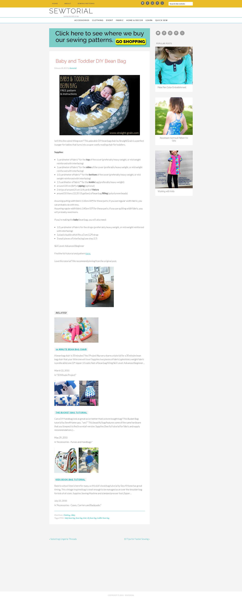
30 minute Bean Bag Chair (71, 349)
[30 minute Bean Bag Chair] (76, 344)
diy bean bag (91, 518)
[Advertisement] (72, 572)
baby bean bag (70, 518)
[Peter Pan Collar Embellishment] (174, 83)
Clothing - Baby (69, 515)
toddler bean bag (103, 518)
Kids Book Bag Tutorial (70, 479)
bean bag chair (81, 518)
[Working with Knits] (174, 187)
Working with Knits (166, 191)
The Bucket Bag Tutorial (71, 412)
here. (88, 253)
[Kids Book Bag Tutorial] (76, 474)
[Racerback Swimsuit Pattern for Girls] (174, 134)
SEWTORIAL (71, 11)
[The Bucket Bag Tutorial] (76, 407)
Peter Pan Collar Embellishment (172, 87)
